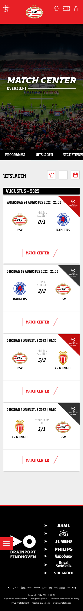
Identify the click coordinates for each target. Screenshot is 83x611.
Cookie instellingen (62, 603)
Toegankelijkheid (39, 598)
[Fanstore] (56, 8)
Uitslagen (44, 154)
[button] (6, 543)
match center (37, 253)
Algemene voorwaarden (15, 598)
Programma (15, 154)
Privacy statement (20, 603)
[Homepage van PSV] (34, 11)
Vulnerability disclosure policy (65, 598)
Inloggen (76, 8)
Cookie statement (41, 603)
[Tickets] (66, 8)
